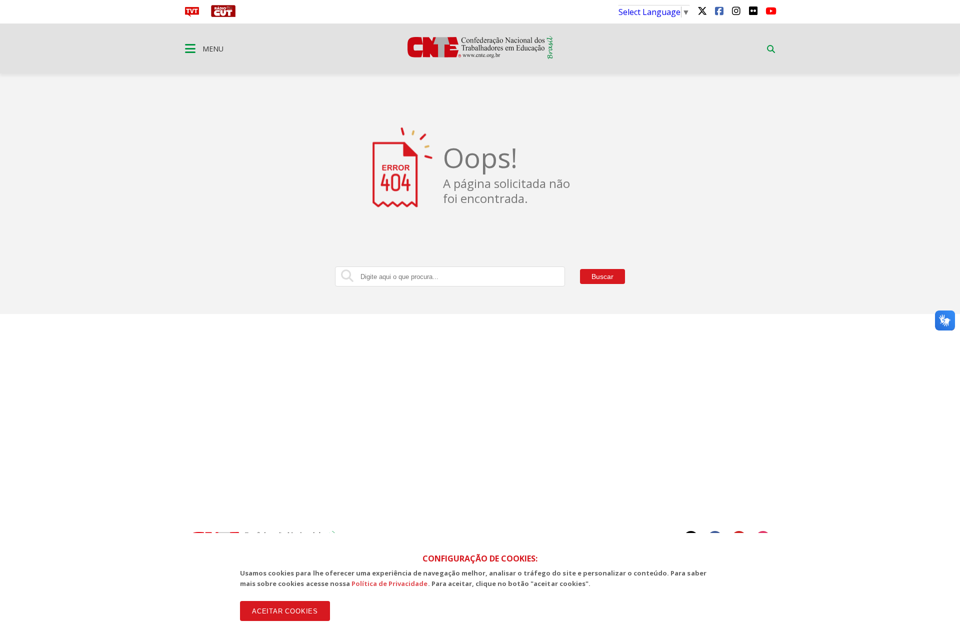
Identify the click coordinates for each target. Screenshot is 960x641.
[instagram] (736, 11)
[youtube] (770, 11)
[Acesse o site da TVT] (192, 14)
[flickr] (753, 11)
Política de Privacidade (390, 583)
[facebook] (719, 11)
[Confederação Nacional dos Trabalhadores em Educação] (480, 56)
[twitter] (702, 11)
